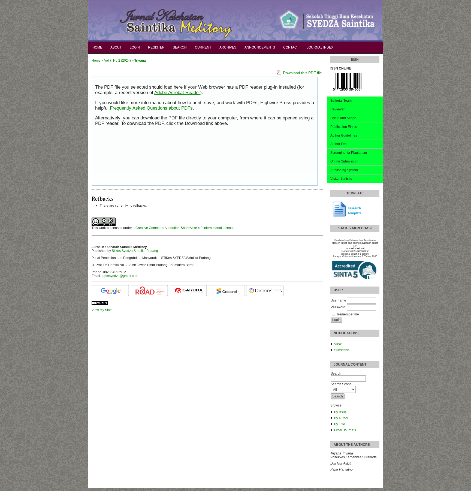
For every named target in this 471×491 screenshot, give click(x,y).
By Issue (340, 412)
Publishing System (344, 170)
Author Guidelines (343, 135)
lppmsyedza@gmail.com (120, 276)
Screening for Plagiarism (348, 153)
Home (97, 47)
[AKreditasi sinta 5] (354, 270)
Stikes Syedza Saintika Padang (135, 251)
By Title (339, 424)
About (116, 47)
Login (135, 47)
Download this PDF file (302, 73)
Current (203, 47)
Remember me (348, 314)
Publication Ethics (343, 127)
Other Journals (345, 430)
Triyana (140, 60)
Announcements (259, 47)
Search (180, 47)
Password (338, 307)
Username (338, 300)
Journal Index (320, 47)
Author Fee (338, 144)
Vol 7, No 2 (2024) (117, 60)
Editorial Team (341, 101)
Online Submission (344, 161)
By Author (341, 418)
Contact (291, 47)
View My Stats (102, 310)
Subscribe (341, 350)
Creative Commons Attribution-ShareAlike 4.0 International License (184, 228)
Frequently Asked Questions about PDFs (151, 108)
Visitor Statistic (341, 178)
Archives (227, 47)
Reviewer (337, 109)
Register (156, 47)
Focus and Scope (343, 118)
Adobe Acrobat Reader (177, 92)
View (338, 344)
